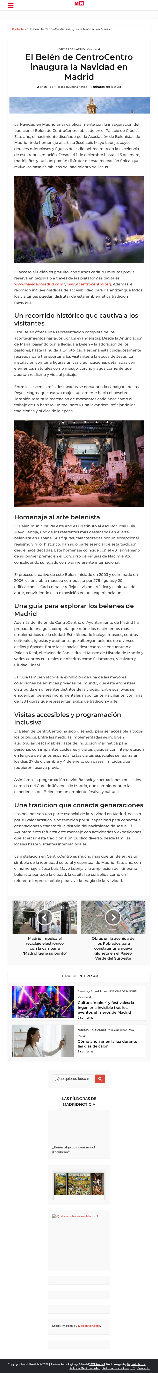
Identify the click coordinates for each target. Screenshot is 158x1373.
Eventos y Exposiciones (92, 991)
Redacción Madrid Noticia (71, 86)
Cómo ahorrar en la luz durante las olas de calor (107, 1044)
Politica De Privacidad (85, 1368)
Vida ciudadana (117, 1029)
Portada (18, 29)
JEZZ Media (96, 1364)
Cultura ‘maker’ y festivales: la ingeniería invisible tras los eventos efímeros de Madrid (106, 1007)
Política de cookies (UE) (118, 1368)
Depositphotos (89, 1326)
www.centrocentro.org (89, 284)
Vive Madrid (94, 49)
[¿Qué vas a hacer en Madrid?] (79, 1240)
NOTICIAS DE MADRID (71, 49)
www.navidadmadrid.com (38, 284)
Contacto (143, 1368)
